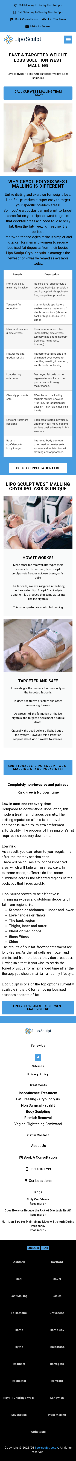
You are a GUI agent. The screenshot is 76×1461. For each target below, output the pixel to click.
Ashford (19, 1262)
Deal (19, 1279)
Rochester (19, 1380)
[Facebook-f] (38, 1057)
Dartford (57, 1262)
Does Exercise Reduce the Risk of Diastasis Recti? (38, 1210)
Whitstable (38, 1431)
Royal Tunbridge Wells (18, 1397)
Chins (13, 942)
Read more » (38, 1203)
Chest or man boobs (25, 931)
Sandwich (57, 1397)
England (33, 1247)
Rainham (19, 1363)
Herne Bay (57, 1330)
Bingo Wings (19, 936)
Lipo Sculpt (11, 894)
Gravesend (57, 1313)
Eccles (57, 1296)
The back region (22, 920)
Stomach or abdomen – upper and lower (41, 910)
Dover (57, 1279)
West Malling (57, 1414)
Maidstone (57, 1347)
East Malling (19, 1296)
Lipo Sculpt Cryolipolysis (26, 253)
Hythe (19, 1347)
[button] (68, 40)
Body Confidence (38, 1199)
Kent (45, 1247)
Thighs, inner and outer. (28, 926)
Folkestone (19, 1313)
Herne (19, 1330)
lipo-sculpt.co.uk (46, 1447)
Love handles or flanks (27, 915)
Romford (57, 1380)
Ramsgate (57, 1363)
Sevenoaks (19, 1414)
